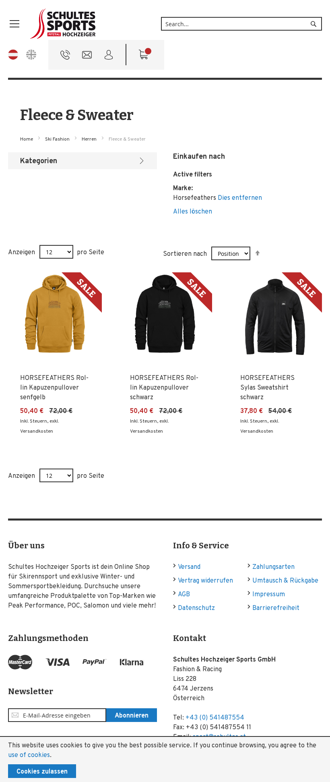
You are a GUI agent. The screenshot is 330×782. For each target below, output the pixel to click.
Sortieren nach (185, 254)
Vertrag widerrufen (205, 581)
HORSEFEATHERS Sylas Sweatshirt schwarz (267, 388)
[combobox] (241, 24)
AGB (184, 595)
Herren (90, 139)
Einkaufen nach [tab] (199, 157)
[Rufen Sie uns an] (65, 57)
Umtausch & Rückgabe (285, 581)
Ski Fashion (58, 139)
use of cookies (29, 755)
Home (27, 139)
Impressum (268, 595)
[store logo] (63, 24)
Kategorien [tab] (38, 161)
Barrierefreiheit (275, 608)
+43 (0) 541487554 (215, 718)
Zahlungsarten (273, 567)
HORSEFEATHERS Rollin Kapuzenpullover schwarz (164, 388)
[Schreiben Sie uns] (87, 57)
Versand (189, 567)
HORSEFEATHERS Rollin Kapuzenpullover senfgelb (54, 388)
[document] (165, 759)
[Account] (108, 57)
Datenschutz (196, 608)
